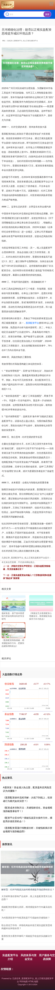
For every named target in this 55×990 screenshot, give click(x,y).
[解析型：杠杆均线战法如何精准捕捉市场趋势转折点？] (27, 868)
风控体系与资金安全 (29, 957)
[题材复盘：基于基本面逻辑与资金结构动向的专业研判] (14, 602)
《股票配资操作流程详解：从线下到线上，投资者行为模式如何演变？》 (27, 799)
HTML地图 (33, 981)
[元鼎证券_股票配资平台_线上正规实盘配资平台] (7, 5)
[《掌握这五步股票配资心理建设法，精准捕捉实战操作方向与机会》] (41, 602)
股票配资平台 (32, 322)
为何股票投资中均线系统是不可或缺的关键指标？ (25, 917)
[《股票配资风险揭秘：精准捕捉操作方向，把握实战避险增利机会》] (14, 629)
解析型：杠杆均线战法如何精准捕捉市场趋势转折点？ (27, 889)
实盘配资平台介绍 (10, 957)
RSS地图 (24, 981)
